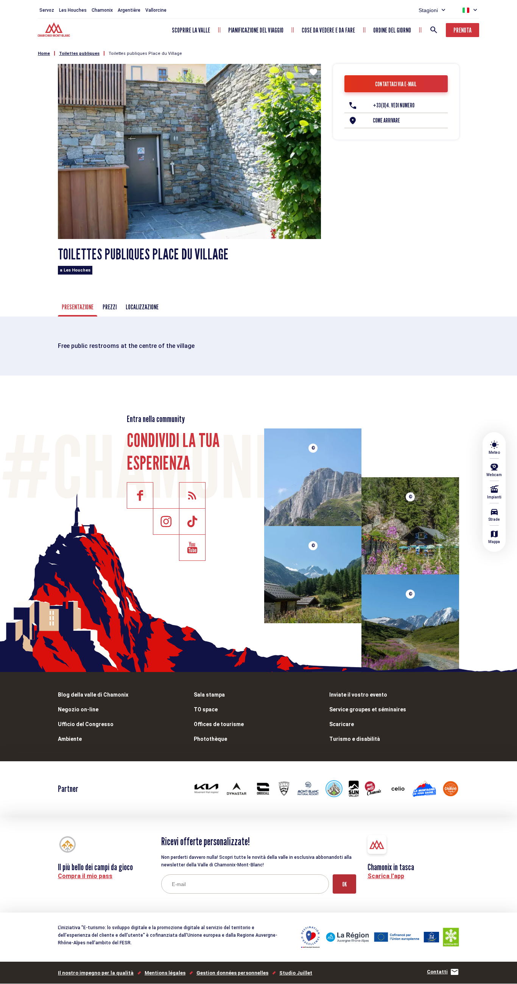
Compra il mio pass (85, 876)
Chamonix (102, 10)
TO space (206, 709)
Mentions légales (165, 973)
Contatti (437, 972)
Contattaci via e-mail (396, 84)
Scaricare (341, 724)
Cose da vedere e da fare (328, 30)
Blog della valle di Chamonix (93, 695)
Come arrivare (386, 120)
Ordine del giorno (392, 30)
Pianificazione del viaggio (255, 30)
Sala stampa (209, 695)
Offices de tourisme (219, 724)
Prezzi (110, 307)
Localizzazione (142, 307)
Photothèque (210, 739)
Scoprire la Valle (191, 30)
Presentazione (77, 307)
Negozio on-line (78, 709)
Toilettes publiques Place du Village (145, 53)
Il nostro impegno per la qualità (96, 973)
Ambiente (70, 739)
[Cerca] (433, 29)
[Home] (55, 30)
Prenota (462, 30)
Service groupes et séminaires (367, 709)
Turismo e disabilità (354, 739)
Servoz (46, 10)
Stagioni (428, 10)
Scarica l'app (386, 876)
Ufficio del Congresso (86, 724)
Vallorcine (156, 10)
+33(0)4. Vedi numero (393, 105)
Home (44, 53)
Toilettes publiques (79, 53)
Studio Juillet (295, 973)
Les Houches (73, 10)
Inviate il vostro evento (358, 695)
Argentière (129, 10)
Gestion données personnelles (232, 973)
